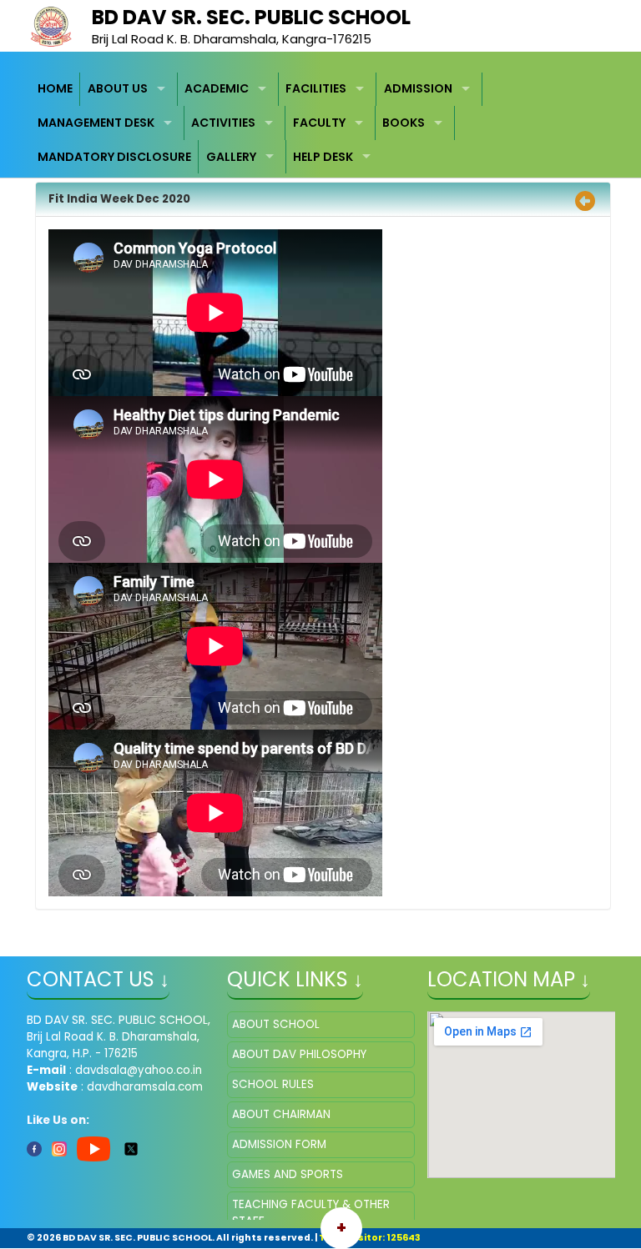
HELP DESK (323, 156)
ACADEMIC (216, 88)
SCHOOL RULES (273, 1084)
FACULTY (319, 122)
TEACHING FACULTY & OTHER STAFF (311, 1212)
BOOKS (403, 122)
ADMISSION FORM (279, 1144)
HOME (55, 88)
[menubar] (321, 123)
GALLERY (231, 156)
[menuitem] (56, 90)
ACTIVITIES (223, 122)
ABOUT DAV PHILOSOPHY (299, 1054)
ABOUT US (118, 88)
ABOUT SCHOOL (276, 1024)
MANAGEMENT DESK (96, 122)
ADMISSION (418, 88)
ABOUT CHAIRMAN (281, 1114)
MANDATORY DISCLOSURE (114, 156)
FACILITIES (315, 88)
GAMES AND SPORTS (287, 1174)
